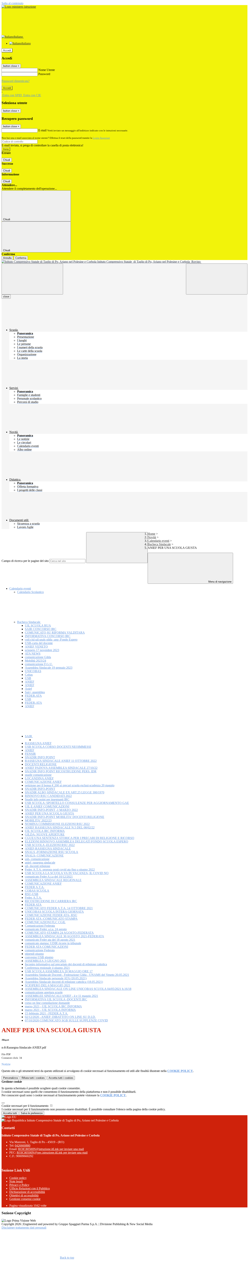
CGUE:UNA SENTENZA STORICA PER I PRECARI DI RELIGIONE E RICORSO (79, 838)
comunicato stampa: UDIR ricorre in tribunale (53, 943)
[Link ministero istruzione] (19, 6)
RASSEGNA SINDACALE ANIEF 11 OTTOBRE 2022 (61, 760)
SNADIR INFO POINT (40, 757)
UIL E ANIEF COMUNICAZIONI (47, 806)
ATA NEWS (32, 653)
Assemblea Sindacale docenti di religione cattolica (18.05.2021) (64, 981)
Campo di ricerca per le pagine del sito (25, 560)
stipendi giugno (34, 953)
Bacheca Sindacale (159, 544)
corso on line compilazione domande (47, 1003)
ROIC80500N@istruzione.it (51, 1149)
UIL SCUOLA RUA (38, 625)
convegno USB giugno (39, 957)
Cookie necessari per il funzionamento (25, 1105)
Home (151, 533)
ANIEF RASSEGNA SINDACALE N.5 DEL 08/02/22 (60, 827)
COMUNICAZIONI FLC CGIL (45, 922)
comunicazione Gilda (38, 657)
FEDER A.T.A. (34, 887)
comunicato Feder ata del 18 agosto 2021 (50, 939)
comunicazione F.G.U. (39, 664)
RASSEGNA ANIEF (38, 743)
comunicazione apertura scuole (44, 992)
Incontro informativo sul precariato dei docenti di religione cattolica (66, 964)
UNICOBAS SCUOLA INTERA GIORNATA (54, 911)
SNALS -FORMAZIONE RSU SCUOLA (51, 852)
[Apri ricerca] (216, 279)
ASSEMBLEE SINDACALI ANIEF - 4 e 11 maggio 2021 (61, 995)
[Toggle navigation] (32, 279)
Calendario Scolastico (30, 592)
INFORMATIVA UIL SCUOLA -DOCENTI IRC (56, 999)
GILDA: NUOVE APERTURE (45, 834)
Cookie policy (18, 1178)
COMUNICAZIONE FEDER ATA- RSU (51, 915)
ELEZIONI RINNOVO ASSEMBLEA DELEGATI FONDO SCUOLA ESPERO (76, 841)
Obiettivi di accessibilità (24, 1195)
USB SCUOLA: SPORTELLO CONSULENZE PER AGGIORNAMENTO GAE (77, 803)
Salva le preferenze (32, 1113)
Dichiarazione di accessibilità (27, 1192)
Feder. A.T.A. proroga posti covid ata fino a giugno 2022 (60, 869)
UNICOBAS (33, 671)
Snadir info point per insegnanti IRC (47, 799)
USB (28, 678)
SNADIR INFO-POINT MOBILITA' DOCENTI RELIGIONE (64, 817)
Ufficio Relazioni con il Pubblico (29, 1188)
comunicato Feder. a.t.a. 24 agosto (46, 929)
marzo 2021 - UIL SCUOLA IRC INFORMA (53, 1006)
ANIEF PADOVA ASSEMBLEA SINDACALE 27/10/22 (61, 767)
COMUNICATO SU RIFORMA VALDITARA (55, 632)
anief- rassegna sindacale (40, 862)
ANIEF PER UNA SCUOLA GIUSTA (49, 813)
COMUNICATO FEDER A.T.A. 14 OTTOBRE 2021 (59, 908)
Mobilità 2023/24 (35, 660)
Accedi (7, 50)
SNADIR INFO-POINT (40, 789)
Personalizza (10, 1077)
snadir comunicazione (38, 774)
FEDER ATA (33, 904)
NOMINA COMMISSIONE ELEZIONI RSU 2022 (57, 824)
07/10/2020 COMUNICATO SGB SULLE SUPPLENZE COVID (66, 1020)
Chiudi (6, 159)
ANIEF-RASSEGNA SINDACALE (48, 848)
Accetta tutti (61, 1077)
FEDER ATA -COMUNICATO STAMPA (51, 918)
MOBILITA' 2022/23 (38, 820)
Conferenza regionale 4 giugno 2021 (47, 967)
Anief (28, 688)
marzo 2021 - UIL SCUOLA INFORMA (50, 1010)
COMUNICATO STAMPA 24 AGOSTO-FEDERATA (59, 932)
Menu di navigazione (219, 581)
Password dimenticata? (16, 81)
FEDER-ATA (33, 702)
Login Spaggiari (101, 137)
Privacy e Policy (19, 1185)
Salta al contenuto (12, 3)
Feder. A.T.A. (33, 897)
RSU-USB (31, 894)
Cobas (29, 674)
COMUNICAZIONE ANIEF (43, 781)
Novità (152, 537)
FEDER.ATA (33, 695)
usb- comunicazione (37, 859)
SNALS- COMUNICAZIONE (44, 855)
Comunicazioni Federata (40, 925)
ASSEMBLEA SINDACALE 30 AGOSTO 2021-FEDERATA (64, 936)
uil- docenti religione (37, 866)
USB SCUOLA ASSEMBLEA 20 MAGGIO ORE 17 (59, 971)
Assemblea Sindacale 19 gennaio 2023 (48, 667)
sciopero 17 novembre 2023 (42, 650)
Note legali (16, 1181)
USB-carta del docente (39, 643)
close (6, 296)
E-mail (42, 130)
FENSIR (30, 753)
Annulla (7, 257)
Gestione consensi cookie (24, 1199)
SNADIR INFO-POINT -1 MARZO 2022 (51, 810)
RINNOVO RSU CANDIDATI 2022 (48, 796)
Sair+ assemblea (35, 692)
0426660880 (22, 1145)
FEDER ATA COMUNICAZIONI (46, 946)
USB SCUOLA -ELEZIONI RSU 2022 (50, 845)
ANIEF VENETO (36, 646)
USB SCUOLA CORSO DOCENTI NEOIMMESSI (58, 746)
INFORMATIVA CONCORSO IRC (47, 636)
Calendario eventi (158, 540)
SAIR (29, 736)
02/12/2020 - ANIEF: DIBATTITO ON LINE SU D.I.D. (60, 1017)
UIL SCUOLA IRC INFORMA (45, 831)
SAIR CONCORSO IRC (40, 629)
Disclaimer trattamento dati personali (24, 1227)
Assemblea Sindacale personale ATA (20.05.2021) (56, 978)
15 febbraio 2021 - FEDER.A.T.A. (46, 1013)
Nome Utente (46, 70)
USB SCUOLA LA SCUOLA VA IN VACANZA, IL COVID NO (67, 873)
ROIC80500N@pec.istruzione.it (52, 1152)
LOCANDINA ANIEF (39, 778)
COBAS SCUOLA (37, 890)
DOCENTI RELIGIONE (41, 764)
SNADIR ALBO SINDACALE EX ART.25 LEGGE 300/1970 (64, 792)
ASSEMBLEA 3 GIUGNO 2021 (45, 960)
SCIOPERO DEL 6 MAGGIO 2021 (47, 985)
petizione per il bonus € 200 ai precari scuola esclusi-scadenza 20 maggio (69, 785)
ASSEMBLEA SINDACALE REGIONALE (53, 880)
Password (44, 74)
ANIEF (29, 681)
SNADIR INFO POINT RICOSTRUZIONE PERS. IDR (60, 771)
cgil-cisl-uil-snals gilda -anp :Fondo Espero (51, 639)
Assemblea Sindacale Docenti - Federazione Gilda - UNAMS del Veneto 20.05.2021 (77, 974)
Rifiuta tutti (33, 1077)
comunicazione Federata (40, 950)
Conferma (20, 257)
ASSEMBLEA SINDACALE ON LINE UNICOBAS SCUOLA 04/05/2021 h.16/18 (78, 988)
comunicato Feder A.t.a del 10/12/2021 (49, 876)
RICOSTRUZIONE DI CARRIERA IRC (51, 901)
